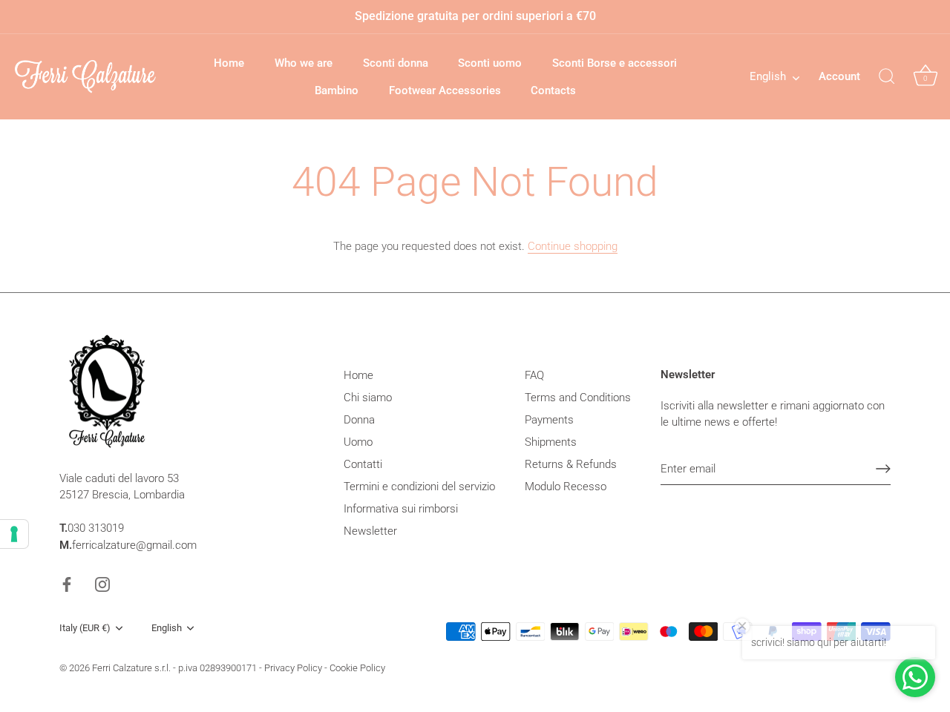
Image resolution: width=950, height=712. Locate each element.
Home (229, 63)
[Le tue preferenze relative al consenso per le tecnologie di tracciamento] (14, 534)
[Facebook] (66, 583)
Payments (549, 419)
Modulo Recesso (565, 486)
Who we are (303, 63)
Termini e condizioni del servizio (419, 486)
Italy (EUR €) (85, 627)
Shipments (551, 442)
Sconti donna (395, 63)
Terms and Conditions (578, 397)
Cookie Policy (357, 667)
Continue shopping (573, 246)
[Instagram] (102, 583)
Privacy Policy (293, 667)
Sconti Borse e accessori (614, 63)
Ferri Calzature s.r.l (130, 667)
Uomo (358, 442)
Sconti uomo (490, 63)
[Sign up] (883, 468)
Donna (359, 419)
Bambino (336, 90)
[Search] (887, 77)
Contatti (363, 464)
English (768, 76)
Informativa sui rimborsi (401, 508)
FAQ (534, 375)
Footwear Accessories (445, 90)
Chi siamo (368, 397)
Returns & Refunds (571, 464)
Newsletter (370, 531)
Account (839, 76)
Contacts (553, 90)
